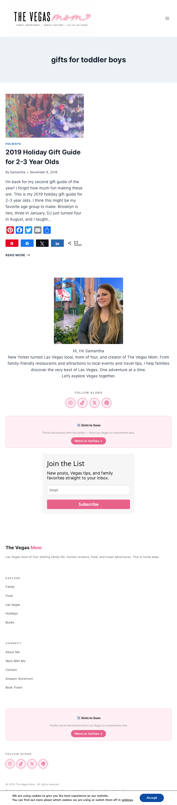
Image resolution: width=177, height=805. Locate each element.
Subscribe (89, 504)
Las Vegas (13, 604)
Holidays (13, 143)
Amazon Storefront (19, 678)
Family (10, 587)
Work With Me (16, 661)
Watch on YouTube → (88, 441)
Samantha (17, 172)
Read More (18, 255)
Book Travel (14, 687)
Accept (152, 798)
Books (10, 622)
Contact (11, 669)
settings (127, 800)
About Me (13, 652)
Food (9, 595)
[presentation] (45, 116)
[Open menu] (167, 18)
